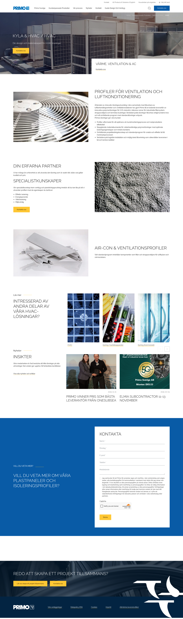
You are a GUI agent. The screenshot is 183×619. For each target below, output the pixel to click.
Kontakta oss (101, 69)
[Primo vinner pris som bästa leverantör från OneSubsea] (91, 371)
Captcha (103, 501)
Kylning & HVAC (157, 15)
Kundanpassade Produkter (141, 15)
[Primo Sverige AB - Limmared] (21, 8)
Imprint (108, 607)
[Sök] (149, 8)
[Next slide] (167, 349)
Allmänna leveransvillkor (129, 607)
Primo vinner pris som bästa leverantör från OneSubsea (91, 398)
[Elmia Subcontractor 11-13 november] (145, 371)
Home (128, 15)
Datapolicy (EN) (76, 607)
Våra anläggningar (55, 607)
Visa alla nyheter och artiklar (24, 374)
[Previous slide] (160, 349)
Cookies (94, 607)
